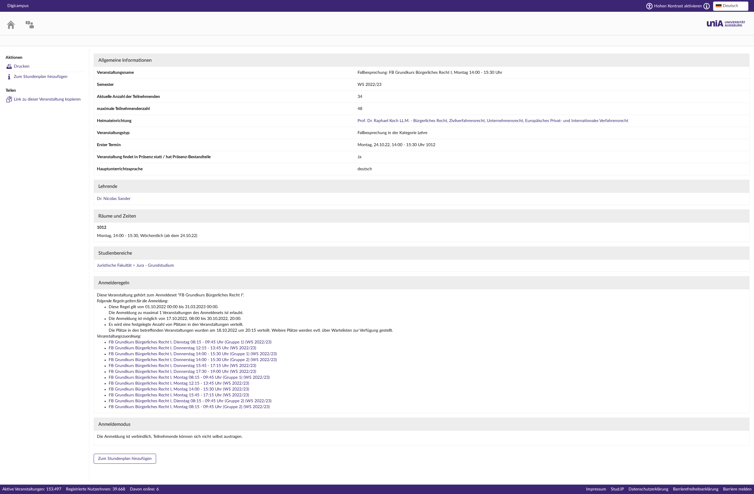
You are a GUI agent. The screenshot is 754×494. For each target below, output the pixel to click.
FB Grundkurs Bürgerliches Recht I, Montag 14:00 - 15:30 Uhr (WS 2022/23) (179, 389)
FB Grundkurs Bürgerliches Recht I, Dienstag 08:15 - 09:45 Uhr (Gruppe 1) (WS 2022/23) (190, 342)
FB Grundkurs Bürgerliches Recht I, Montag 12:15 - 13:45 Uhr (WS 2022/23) (179, 383)
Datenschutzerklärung (648, 489)
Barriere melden (737, 489)
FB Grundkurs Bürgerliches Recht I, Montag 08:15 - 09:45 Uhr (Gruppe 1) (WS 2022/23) (189, 377)
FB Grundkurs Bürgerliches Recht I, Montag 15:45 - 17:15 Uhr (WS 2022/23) (179, 395)
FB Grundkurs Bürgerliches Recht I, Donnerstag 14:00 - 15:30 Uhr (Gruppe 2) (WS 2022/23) (193, 360)
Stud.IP (617, 489)
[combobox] (730, 6)
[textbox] (730, 6)
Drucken (21, 66)
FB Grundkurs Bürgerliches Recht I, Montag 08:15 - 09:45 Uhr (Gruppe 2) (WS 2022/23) (189, 407)
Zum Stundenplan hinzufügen (40, 77)
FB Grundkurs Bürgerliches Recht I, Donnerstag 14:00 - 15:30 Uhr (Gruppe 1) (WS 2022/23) (193, 354)
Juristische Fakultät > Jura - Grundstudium (135, 265)
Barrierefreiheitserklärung (695, 489)
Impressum (596, 489)
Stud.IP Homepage (726, 23)
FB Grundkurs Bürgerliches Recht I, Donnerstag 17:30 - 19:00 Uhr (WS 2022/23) (182, 372)
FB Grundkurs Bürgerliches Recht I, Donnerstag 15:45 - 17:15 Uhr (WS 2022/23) (182, 366)
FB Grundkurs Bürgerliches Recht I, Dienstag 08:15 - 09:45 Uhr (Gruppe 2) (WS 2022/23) (190, 401)
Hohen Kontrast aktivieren (678, 6)
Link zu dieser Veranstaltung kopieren (47, 99)
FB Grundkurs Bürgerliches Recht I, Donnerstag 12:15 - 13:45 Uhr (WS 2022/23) (182, 348)
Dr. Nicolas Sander (113, 199)
